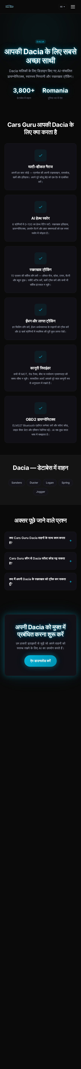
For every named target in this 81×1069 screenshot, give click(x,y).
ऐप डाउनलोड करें (40, 661)
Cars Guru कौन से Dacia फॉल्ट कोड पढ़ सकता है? (37, 560)
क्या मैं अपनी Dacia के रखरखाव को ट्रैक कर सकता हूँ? (37, 581)
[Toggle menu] (72, 7)
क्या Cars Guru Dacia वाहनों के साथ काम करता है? (37, 540)
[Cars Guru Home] (9, 7)
